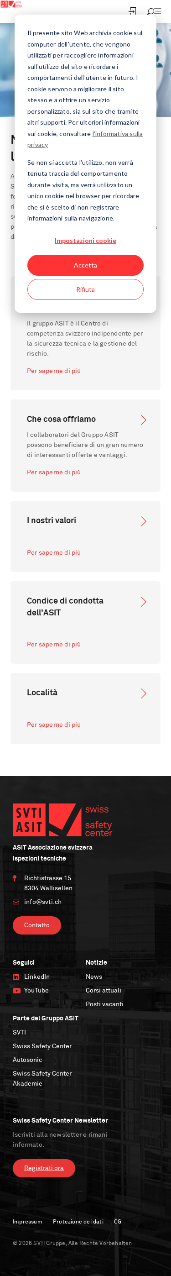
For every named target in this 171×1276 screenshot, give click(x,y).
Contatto (37, 925)
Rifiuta (85, 289)
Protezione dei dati (78, 1222)
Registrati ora (44, 1168)
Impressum (27, 1222)
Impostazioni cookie (85, 240)
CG (117, 1222)
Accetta (85, 265)
